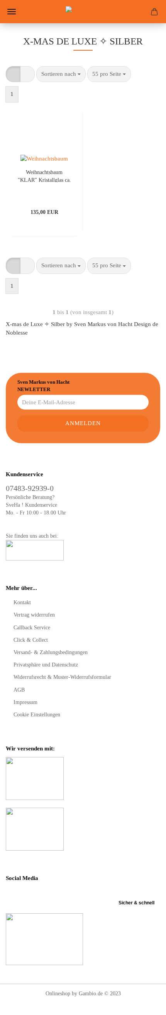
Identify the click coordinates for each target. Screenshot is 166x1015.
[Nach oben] (144, 1003)
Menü (11, 11)
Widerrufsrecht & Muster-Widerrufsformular (62, 677)
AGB (19, 690)
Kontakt (22, 602)
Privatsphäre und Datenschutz (46, 665)
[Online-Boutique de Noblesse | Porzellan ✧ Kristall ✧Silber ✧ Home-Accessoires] (83, 11)
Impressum (25, 702)
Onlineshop (58, 993)
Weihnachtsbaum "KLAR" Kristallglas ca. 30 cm (44, 175)
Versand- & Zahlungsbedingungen (51, 652)
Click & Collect (31, 640)
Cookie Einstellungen (37, 715)
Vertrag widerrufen (34, 615)
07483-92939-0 (30, 488)
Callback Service (32, 628)
